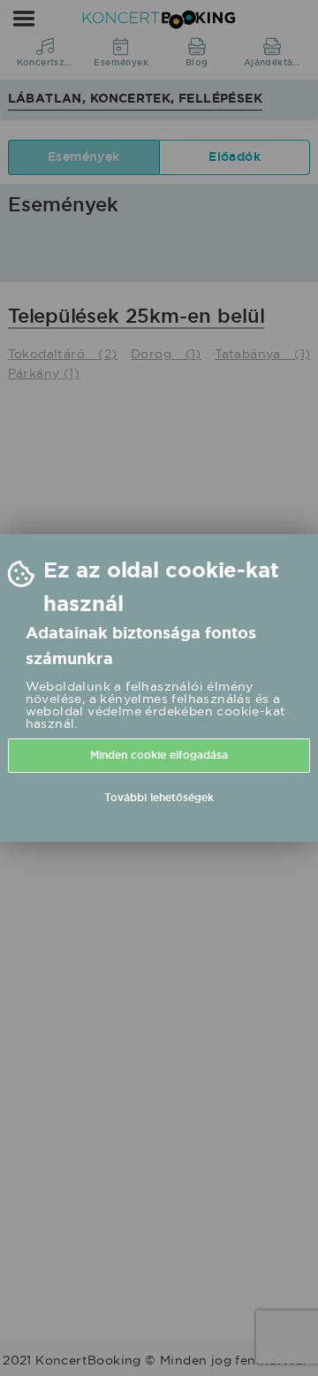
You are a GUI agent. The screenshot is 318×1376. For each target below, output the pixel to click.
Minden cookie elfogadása (159, 755)
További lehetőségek (159, 798)
